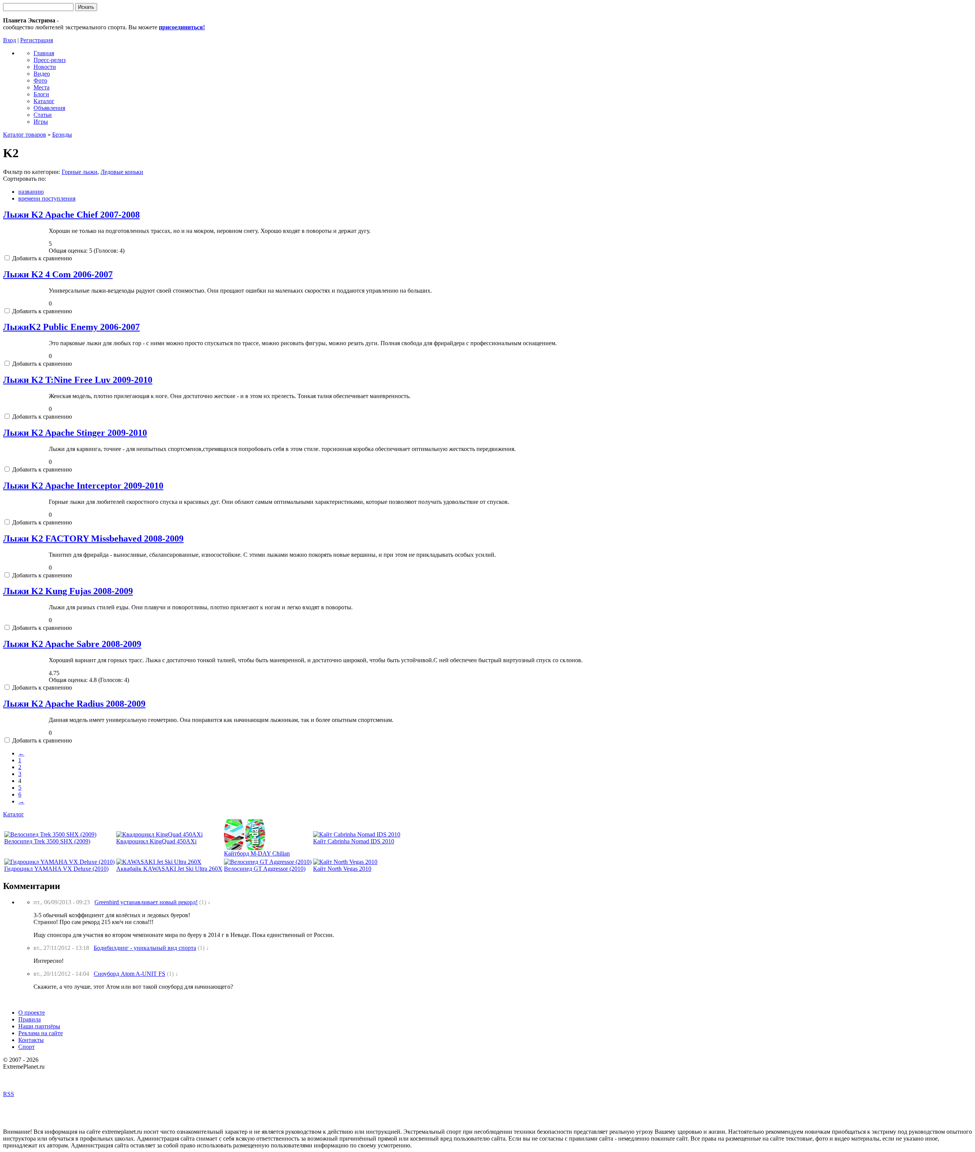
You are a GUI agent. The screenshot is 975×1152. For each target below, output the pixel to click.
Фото (40, 80)
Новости (45, 67)
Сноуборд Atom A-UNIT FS (129, 973)
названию (31, 191)
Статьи (43, 115)
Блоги (41, 94)
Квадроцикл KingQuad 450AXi (156, 841)
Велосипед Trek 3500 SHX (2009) (47, 841)
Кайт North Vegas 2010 (342, 868)
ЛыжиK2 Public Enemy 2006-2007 (71, 327)
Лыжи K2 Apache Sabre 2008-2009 (72, 644)
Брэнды (62, 134)
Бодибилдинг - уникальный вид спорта (145, 948)
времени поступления (46, 198)
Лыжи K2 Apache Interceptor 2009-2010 (83, 486)
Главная (44, 53)
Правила (29, 1019)
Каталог (44, 101)
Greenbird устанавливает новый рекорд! (146, 902)
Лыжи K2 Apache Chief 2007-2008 (71, 215)
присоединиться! (182, 27)
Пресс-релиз (50, 60)
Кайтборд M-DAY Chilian (257, 853)
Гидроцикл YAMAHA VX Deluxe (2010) (56, 868)
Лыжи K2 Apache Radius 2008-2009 (74, 704)
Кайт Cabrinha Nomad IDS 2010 (353, 841)
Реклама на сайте (40, 1033)
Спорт (26, 1047)
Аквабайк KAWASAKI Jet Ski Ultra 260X (169, 868)
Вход (9, 40)
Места (42, 87)
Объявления (49, 108)
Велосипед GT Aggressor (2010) (264, 868)
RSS (8, 1094)
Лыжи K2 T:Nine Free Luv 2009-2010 (77, 380)
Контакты (31, 1040)
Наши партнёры (39, 1026)
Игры (41, 121)
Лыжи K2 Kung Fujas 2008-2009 (68, 591)
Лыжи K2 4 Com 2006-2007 (58, 274)
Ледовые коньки (122, 172)
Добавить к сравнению (41, 258)
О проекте (31, 1012)
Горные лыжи (80, 172)
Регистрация (36, 40)
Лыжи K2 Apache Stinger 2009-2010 (75, 433)
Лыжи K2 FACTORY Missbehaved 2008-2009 (93, 538)
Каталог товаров (24, 134)
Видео (42, 73)
